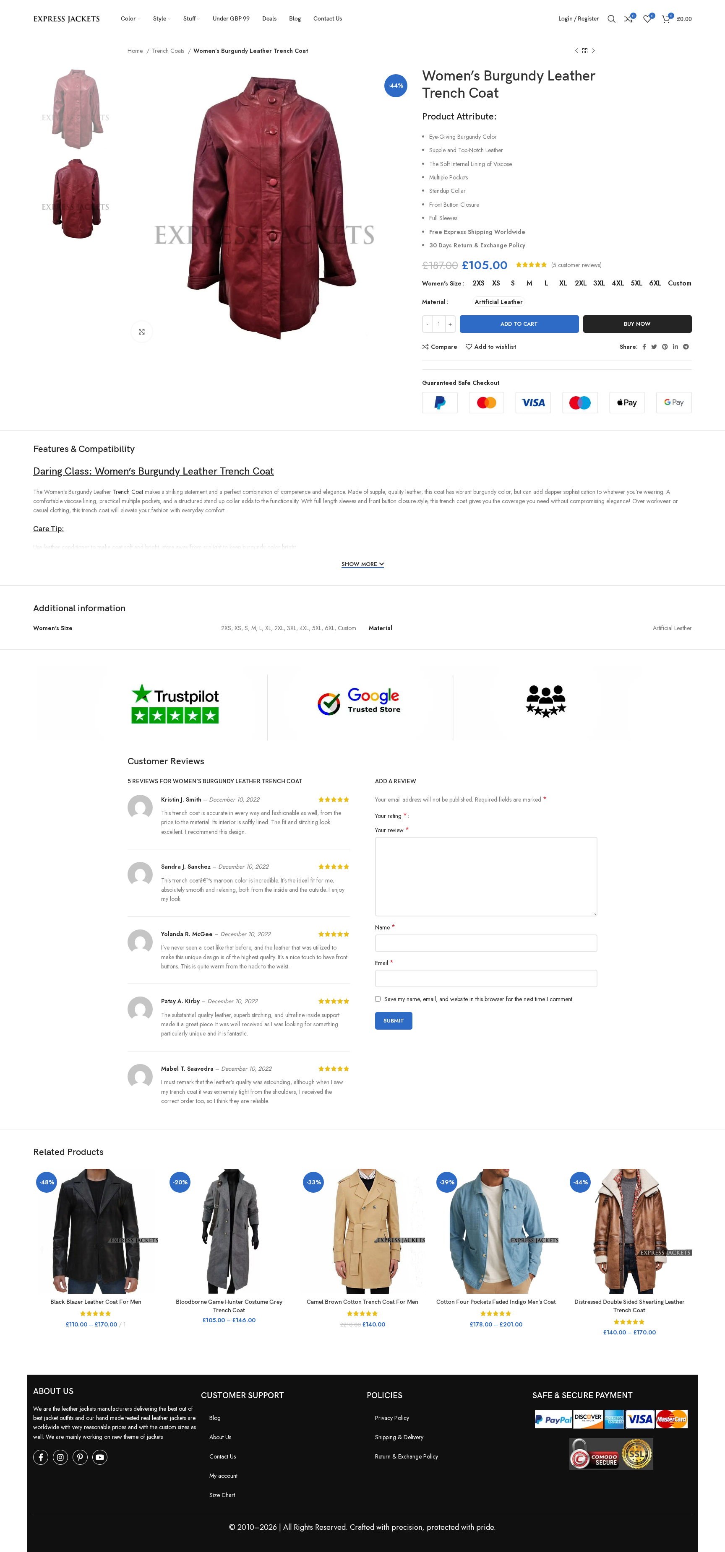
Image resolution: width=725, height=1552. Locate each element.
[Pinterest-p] (80, 1457)
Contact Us (222, 1456)
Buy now (637, 324)
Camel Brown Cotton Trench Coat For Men (362, 1301)
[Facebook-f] (40, 1457)
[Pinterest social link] (665, 346)
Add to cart (519, 324)
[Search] (611, 18)
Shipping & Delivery (399, 1437)
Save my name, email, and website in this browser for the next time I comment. (479, 999)
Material (434, 302)
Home (136, 51)
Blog (215, 1418)
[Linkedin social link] (675, 346)
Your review (392, 830)
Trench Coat (128, 492)
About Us (220, 1437)
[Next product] (593, 51)
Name (385, 927)
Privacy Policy (392, 1418)
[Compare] (151, 1182)
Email (384, 963)
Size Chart (222, 1495)
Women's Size (442, 283)
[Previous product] (576, 51)
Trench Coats (169, 51)
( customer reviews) (576, 264)
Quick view (151, 1201)
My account (223, 1476)
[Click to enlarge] (141, 331)
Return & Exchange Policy (406, 1456)
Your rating (391, 815)
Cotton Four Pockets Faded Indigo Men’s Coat (496, 1301)
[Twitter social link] (654, 346)
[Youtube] (99, 1457)
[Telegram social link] (686, 346)
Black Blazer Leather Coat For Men (95, 1301)
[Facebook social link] (644, 346)
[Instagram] (60, 1457)
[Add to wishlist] (151, 1220)
